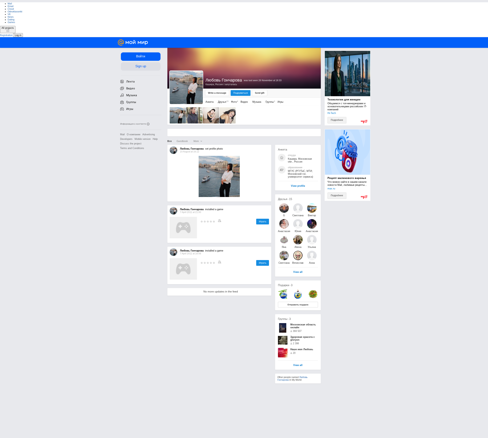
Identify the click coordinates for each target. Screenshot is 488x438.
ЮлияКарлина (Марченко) (298, 231)
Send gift (259, 93)
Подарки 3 (285, 285)
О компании (133, 134)
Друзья (222, 101)
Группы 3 (284, 318)
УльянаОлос (312, 247)
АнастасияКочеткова (312, 231)
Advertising (148, 134)
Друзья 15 (285, 199)
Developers (126, 139)
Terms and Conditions (132, 148)
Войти (140, 56)
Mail (10, 3)
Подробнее (337, 120)
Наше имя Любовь (301, 349)
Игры (280, 101)
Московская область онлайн (303, 326)
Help (155, 139)
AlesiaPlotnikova (298, 247)
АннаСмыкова (312, 262)
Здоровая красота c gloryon (302, 338)
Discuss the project (130, 143)
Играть (262, 221)
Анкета (209, 101)
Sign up (140, 66)
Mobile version (143, 139)
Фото (233, 101)
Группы (269, 101)
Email (11, 6)
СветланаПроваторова (298, 215)
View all (298, 365)
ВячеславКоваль (297, 262)
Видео (245, 101)
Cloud (11, 9)
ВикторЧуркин (312, 215)
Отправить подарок (297, 304)
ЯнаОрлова (284, 247)
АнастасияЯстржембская (284, 231)
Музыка (256, 101)
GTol (284, 215)
